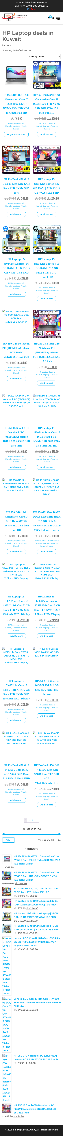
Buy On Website (16, 134)
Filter (8, 840)
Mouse (50, 546)
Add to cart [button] (46, 134)
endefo (38, 540)
